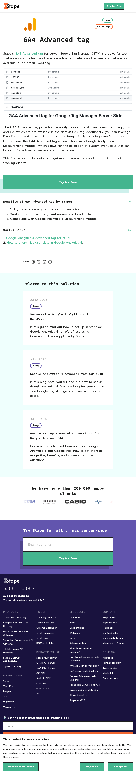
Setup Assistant (45, 622)
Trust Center (110, 668)
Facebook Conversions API (85, 685)
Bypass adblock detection (84, 690)
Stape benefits (78, 695)
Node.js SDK (43, 688)
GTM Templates (45, 633)
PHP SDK (41, 683)
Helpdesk (108, 628)
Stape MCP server (46, 658)
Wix (5, 696)
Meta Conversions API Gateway (15, 633)
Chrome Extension (46, 628)
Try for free (114, 6)
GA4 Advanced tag (29, 53)
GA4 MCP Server (45, 668)
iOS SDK (41, 673)
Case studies (77, 628)
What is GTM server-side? (84, 666)
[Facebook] (5, 588)
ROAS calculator (45, 643)
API (38, 693)
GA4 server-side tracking (84, 671)
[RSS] (33, 588)
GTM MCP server (45, 663)
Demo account (111, 678)
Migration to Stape (113, 643)
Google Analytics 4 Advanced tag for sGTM (38, 238)
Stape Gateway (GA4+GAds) (11, 659)
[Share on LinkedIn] (44, 262)
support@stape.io (16, 596)
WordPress (9, 686)
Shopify (7, 681)
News (72, 638)
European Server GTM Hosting (15, 624)
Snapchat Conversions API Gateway (18, 642)
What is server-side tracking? (81, 650)
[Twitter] (11, 588)
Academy (75, 617)
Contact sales (110, 633)
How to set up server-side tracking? (84, 658)
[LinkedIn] (28, 588)
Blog (72, 622)
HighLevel (8, 701)
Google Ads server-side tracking (83, 678)
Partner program (112, 663)
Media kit (108, 673)
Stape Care (109, 617)
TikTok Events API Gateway (13, 650)
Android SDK (43, 678)
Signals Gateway (12, 666)
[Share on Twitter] (39, 262)
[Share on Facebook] (33, 262)
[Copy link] (50, 262)
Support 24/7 (110, 622)
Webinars (75, 633)
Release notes (78, 643)
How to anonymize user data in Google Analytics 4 (44, 242)
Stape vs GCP (77, 700)
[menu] (129, 6)
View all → (9, 707)
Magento (8, 691)
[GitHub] (22, 588)
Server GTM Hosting (14, 617)
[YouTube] (17, 588)
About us (108, 658)
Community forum (113, 638)
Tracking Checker (46, 617)
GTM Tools (42, 638)
